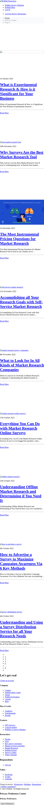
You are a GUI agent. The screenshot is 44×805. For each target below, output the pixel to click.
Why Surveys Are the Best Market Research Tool (21, 154)
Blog (7, 701)
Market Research (11, 748)
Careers (8, 699)
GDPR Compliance (8, 787)
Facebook (8, 774)
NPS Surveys (10, 725)
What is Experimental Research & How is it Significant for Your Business (18, 91)
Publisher (27, 784)
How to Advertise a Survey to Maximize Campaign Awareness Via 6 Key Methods (21, 561)
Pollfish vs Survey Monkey (15, 730)
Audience (8, 711)
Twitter (7, 777)
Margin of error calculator (15, 746)
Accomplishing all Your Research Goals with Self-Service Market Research (21, 302)
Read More (4, 113)
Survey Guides (10, 752)
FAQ (7, 741)
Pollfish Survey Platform (14, 5)
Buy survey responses (13, 744)
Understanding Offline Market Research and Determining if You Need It (20, 494)
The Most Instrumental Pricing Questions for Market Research (19, 238)
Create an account (7, 681)
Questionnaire (10, 713)
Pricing (7, 739)
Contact (8, 690)
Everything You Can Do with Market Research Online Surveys (20, 428)
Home (7, 18)
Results (8, 715)
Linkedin (8, 779)
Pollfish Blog (10, 7)
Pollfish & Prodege (12, 697)
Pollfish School (11, 750)
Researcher (18, 784)
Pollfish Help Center (13, 692)
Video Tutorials (11, 755)
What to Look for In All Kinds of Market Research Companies (22, 365)
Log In (7, 10)
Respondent (36, 784)
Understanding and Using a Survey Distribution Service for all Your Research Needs (21, 629)
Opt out (8, 765)
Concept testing (11, 727)
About (7, 695)
